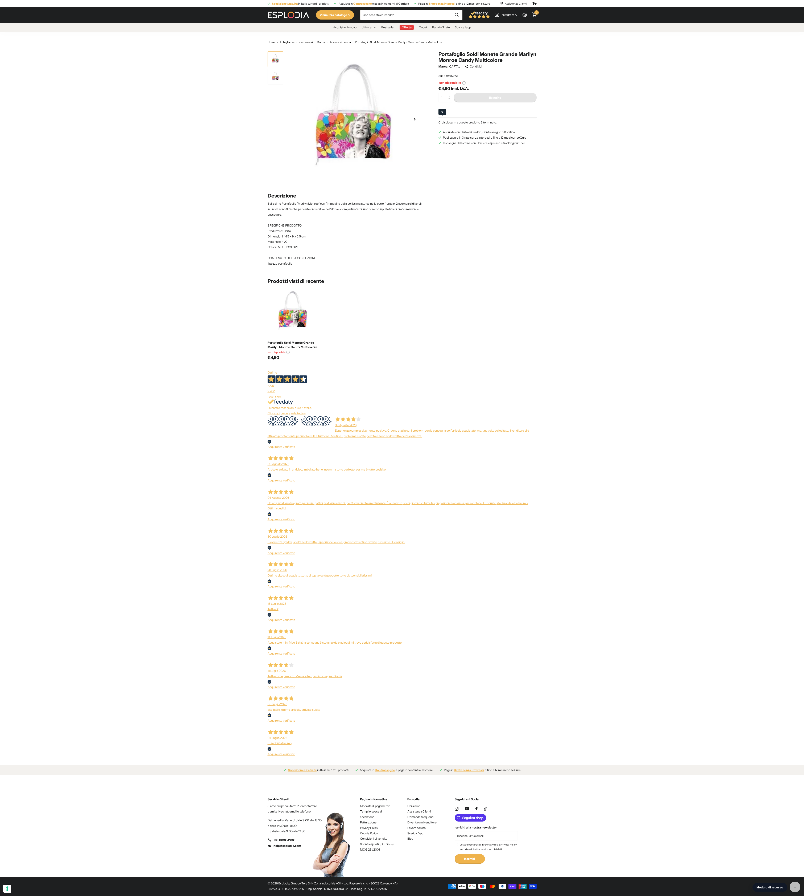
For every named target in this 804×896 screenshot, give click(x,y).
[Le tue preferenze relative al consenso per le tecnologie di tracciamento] (7, 889)
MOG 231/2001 (370, 849)
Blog (410, 838)
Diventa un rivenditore (422, 822)
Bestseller (388, 27)
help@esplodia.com (287, 846)
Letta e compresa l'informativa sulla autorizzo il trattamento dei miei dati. (488, 847)
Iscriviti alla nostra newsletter (476, 827)
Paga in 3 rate (441, 27)
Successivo (316, 421)
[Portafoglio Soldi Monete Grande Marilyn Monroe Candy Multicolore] (293, 312)
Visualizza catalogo (334, 15)
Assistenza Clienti (419, 811)
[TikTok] (485, 809)
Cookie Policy (369, 833)
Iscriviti (469, 859)
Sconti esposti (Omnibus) (377, 844)
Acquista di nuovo (344, 27)
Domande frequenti (420, 817)
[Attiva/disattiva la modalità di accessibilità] (534, 3)
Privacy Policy (369, 828)
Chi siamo (413, 806)
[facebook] (476, 808)
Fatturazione (368, 822)
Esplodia (413, 799)
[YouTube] (467, 808)
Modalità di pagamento (375, 806)
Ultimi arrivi (369, 27)
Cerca (456, 15)
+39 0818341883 (284, 840)
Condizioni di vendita (373, 838)
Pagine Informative (373, 799)
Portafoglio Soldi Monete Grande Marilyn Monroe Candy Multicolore (292, 345)
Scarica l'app (463, 27)
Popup (464, 83)
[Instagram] (456, 809)
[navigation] (275, 59)
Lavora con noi (416, 828)
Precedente (282, 421)
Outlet (423, 27)
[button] (450, 94)
